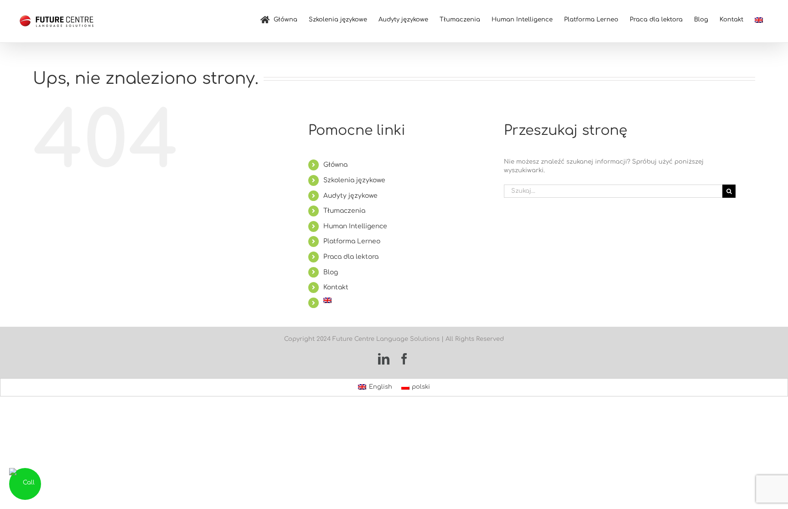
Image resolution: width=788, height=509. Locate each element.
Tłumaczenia (344, 210)
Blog (330, 272)
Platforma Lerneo (351, 241)
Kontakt (335, 287)
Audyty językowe (350, 195)
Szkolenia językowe (354, 180)
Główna (335, 164)
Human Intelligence (355, 226)
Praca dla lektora (350, 256)
